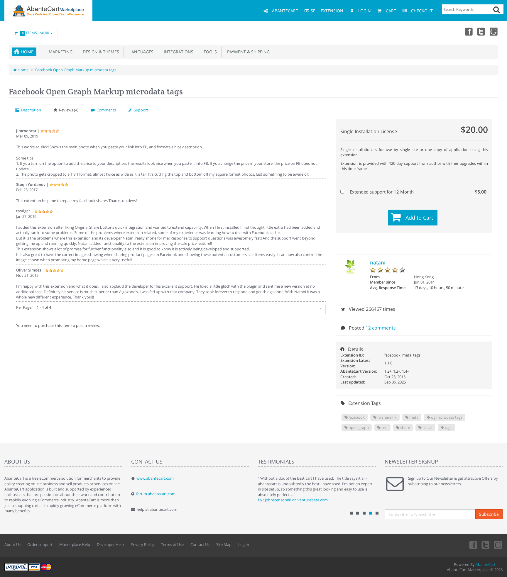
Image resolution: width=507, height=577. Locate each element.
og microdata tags (446, 417)
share (404, 427)
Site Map (223, 544)
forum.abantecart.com (155, 493)
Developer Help (110, 544)
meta (413, 417)
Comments (105, 110)
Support (140, 110)
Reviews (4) (67, 110)
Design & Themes (99, 52)
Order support (40, 544)
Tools (209, 52)
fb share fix (386, 417)
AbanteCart (486, 564)
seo (384, 427)
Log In (243, 544)
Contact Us (199, 544)
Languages (140, 52)
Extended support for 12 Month (417, 192)
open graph (358, 427)
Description (30, 110)
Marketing (59, 52)
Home (27, 52)
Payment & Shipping (247, 52)
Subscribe (489, 514)
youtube (494, 31)
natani (378, 262)
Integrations (177, 52)
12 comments (381, 328)
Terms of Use (172, 544)
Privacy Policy (142, 544)
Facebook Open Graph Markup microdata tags (75, 69)
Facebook (468, 31)
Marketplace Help (74, 544)
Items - (35, 32)
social (427, 427)
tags (448, 427)
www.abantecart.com (155, 478)
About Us (12, 544)
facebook (356, 417)
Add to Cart (419, 217)
